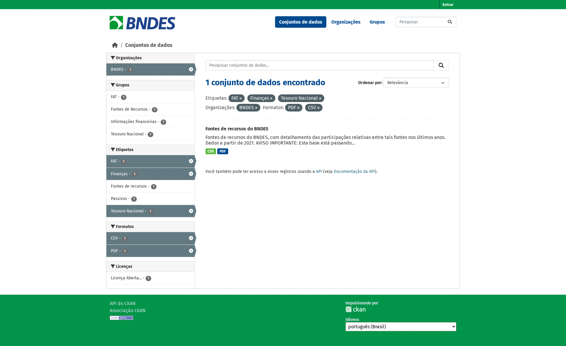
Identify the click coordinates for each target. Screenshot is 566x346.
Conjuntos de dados (300, 22)
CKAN (355, 309)
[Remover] (240, 99)
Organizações (346, 22)
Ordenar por (369, 82)
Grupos (377, 22)
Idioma (351, 319)
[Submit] (450, 22)
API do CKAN (123, 303)
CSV (211, 151)
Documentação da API (354, 171)
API (319, 171)
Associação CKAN (128, 310)
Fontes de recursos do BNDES (236, 129)
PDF (223, 151)
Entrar (447, 4)
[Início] (115, 45)
